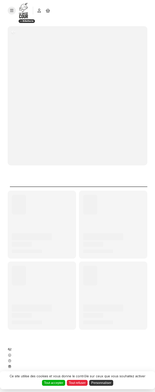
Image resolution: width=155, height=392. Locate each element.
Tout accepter (53, 383)
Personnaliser (101, 383)
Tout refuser (77, 383)
